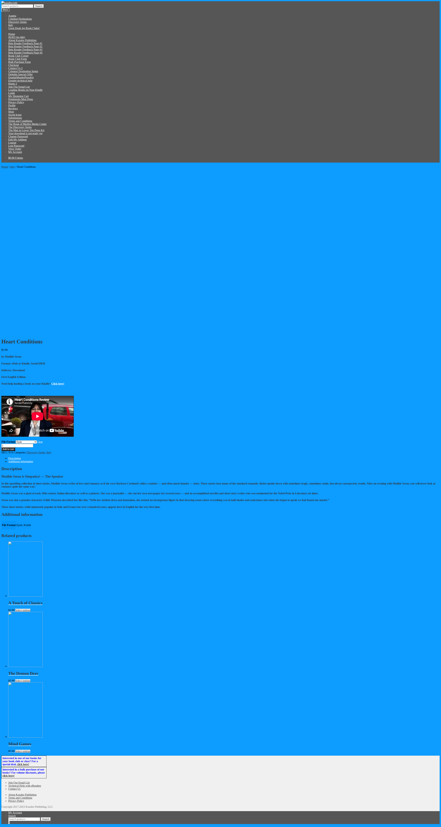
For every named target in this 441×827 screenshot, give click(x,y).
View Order (14, 148)
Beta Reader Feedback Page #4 (25, 52)
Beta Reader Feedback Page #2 (25, 46)
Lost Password (16, 145)
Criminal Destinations (20, 18)
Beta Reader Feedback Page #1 (25, 43)
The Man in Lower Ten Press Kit (26, 130)
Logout (12, 142)
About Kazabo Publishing (22, 40)
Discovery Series (17, 22)
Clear (40, 441)
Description (14, 458)
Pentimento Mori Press (20, 99)
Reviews (13, 108)
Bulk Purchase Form (19, 62)
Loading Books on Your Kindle (25, 89)
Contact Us (14, 788)
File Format (8, 441)
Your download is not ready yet (25, 133)
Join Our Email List (19, 86)
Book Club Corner (18, 55)
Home (11, 34)
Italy (10, 25)
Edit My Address (17, 139)
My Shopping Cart (18, 96)
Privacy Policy (16, 102)
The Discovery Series (20, 127)
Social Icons (15, 114)
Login (11, 93)
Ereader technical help (20, 80)
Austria (12, 15)
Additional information (20, 461)
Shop (11, 111)
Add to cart (8, 449)
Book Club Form (17, 58)
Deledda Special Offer (20, 74)
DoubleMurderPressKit (21, 77)
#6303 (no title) (16, 37)
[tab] (224, 458)
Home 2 (12, 83)
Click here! (57, 383)
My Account (15, 152)
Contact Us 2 (15, 68)
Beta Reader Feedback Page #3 (25, 49)
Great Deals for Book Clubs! (24, 28)
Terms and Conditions (20, 120)
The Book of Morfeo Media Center (27, 124)
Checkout (13, 65)
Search (38, 6)
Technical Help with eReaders (24, 785)
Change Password (18, 136)
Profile (12, 105)
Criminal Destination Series (23, 71)
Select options (22, 610)
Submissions (15, 117)
